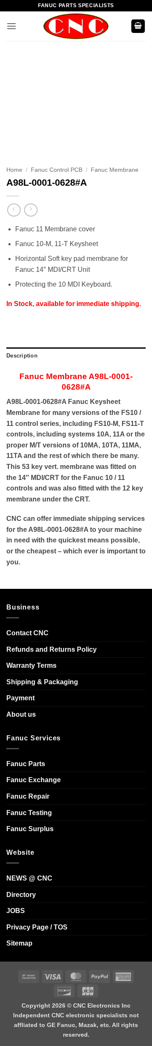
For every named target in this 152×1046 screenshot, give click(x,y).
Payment (20, 698)
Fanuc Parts (25, 763)
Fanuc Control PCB (56, 170)
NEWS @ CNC (29, 878)
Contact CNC (27, 633)
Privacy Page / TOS (37, 927)
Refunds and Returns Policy (51, 649)
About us (21, 714)
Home (14, 170)
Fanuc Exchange (33, 779)
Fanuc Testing (29, 812)
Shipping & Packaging (42, 682)
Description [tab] (22, 355)
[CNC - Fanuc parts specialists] (76, 26)
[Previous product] (30, 210)
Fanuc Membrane (114, 170)
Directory (21, 894)
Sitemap (19, 943)
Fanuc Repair (27, 796)
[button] (11, 26)
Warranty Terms (31, 665)
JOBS (15, 910)
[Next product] (13, 210)
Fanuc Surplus (30, 828)
